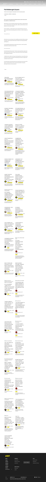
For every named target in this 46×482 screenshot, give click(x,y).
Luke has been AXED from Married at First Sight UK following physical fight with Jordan (8, 439)
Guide (22, 181)
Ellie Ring (9, 351)
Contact (35, 1)
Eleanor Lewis (9, 180)
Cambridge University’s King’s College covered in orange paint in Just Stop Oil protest (19, 142)
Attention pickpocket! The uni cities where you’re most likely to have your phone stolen (19, 346)
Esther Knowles (21, 113)
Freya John (20, 227)
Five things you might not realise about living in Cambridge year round (9, 225)
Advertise (39, 1)
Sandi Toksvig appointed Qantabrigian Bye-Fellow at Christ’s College (9, 177)
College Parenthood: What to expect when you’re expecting (19, 177)
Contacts (34, 461)
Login (16, 469)
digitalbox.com (12, 477)
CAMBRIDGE (10, 81)
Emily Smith (9, 270)
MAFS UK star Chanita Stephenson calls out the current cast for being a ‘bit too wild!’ (9, 421)
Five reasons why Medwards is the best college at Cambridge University (9, 94)
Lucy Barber (9, 129)
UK (16, 254)
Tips (42, 1)
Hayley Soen (20, 273)
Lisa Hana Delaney (21, 196)
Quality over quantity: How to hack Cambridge (19, 126)
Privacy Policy (17, 461)
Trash (13, 310)
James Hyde (20, 82)
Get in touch (26, 462)
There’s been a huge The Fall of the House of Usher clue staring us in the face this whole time (8, 305)
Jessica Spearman (10, 97)
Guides (19, 129)
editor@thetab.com (23, 477)
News (5, 15)
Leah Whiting (20, 128)
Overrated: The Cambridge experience (8, 208)
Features (19, 114)
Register (16, 468)
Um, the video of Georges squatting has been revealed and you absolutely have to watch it (8, 346)
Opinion (19, 83)
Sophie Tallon (9, 113)
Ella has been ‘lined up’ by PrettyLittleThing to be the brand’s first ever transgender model (9, 288)
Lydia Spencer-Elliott (19, 252)
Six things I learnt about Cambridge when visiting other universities (8, 195)
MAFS (23, 273)
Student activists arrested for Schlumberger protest (19, 210)
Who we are (32, 1)
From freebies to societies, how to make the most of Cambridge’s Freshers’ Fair (19, 193)
